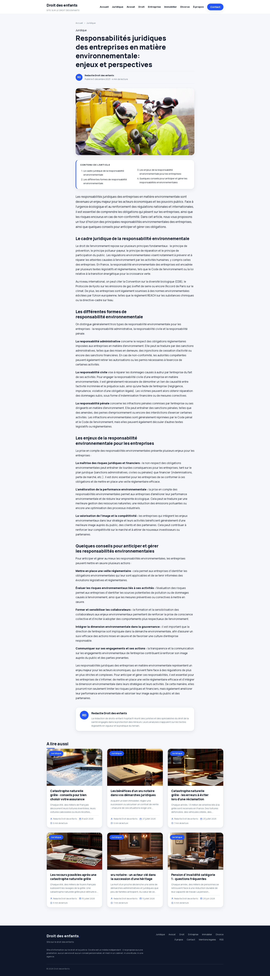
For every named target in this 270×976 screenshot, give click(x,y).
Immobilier (170, 6)
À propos (198, 6)
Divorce (185, 6)
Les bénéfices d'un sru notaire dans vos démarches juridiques (133, 793)
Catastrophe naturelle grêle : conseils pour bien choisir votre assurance (68, 795)
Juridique (117, 6)
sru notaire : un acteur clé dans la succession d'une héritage (133, 877)
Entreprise (154, 6)
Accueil (104, 6)
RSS (221, 939)
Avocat (131, 6)
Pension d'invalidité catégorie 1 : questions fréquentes (193, 877)
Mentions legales (207, 939)
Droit (141, 6)
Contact (215, 7)
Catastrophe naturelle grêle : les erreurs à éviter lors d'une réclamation (190, 795)
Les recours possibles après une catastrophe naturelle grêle (73, 877)
